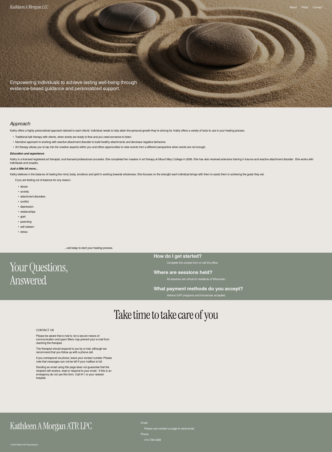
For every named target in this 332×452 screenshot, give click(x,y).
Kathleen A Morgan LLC (29, 7)
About (293, 7)
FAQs (304, 7)
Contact (317, 7)
